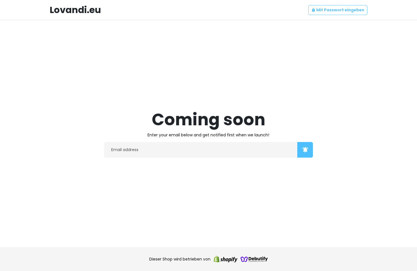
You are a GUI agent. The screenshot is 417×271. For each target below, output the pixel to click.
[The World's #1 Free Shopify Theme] (254, 259)
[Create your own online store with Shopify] (225, 259)
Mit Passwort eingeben (337, 10)
